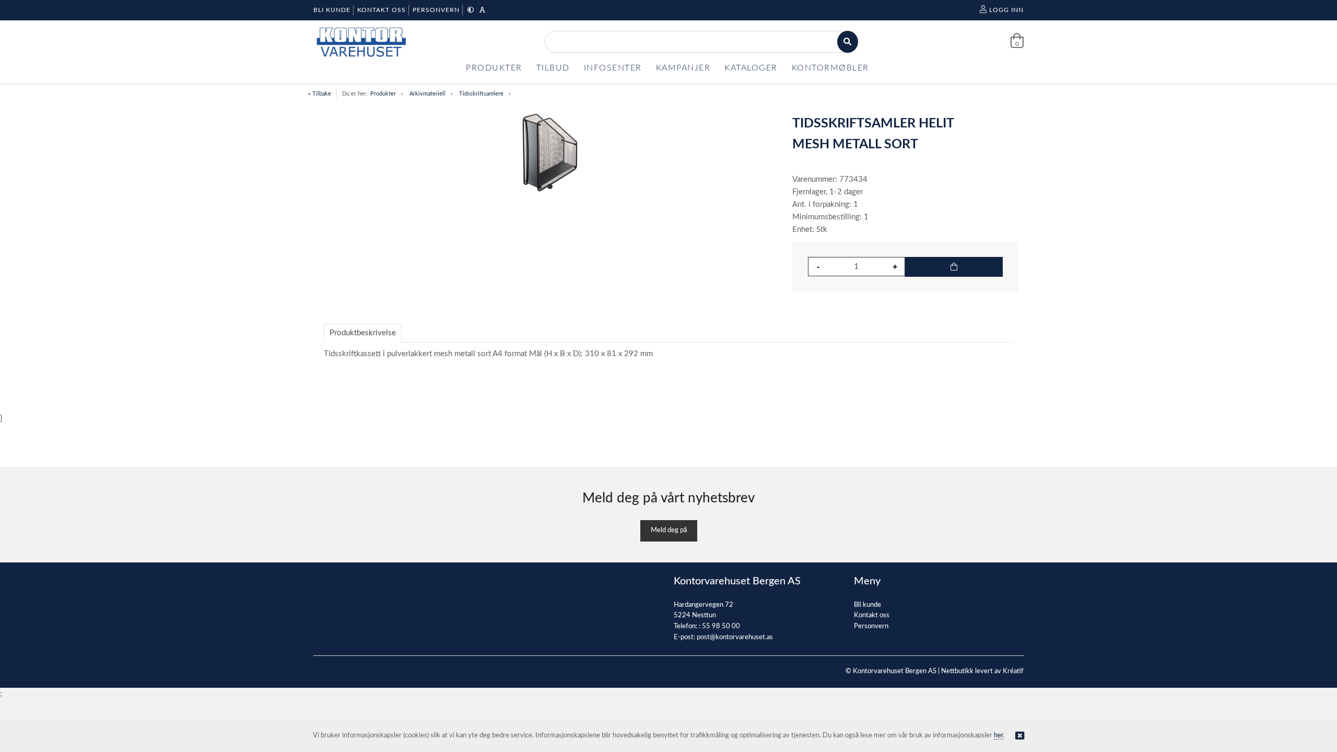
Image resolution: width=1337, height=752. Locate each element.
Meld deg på (669, 530)
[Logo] (360, 42)
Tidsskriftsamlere (481, 94)
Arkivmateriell (427, 94)
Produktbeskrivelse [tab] (363, 333)
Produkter (383, 94)
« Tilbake (319, 94)
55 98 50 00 (721, 626)
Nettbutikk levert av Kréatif (982, 671)
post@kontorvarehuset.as (735, 637)
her (998, 735)
